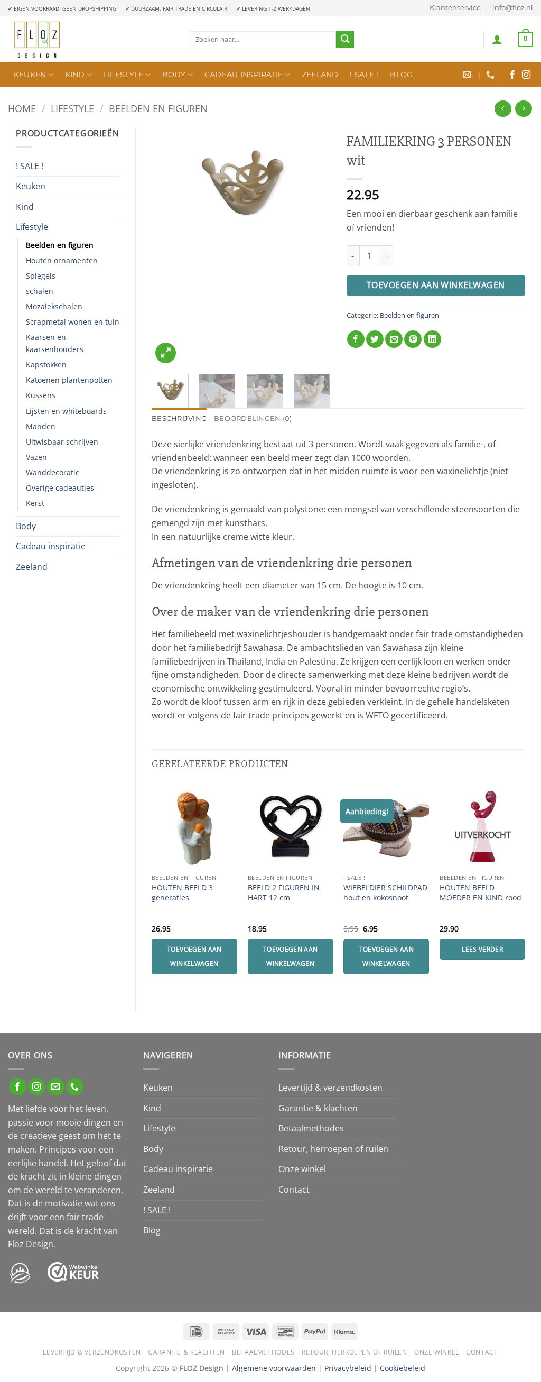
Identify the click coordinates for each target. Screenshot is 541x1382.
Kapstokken (46, 365)
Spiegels (40, 276)
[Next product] (503, 108)
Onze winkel (302, 1169)
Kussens (40, 395)
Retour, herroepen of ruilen (333, 1149)
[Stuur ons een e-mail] (55, 1086)
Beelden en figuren (158, 108)
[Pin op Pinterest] (413, 339)
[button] (497, 39)
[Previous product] (523, 108)
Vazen (36, 457)
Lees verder (482, 949)
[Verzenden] (345, 40)
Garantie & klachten (318, 1108)
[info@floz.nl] (468, 75)
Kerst (35, 503)
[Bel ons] (74, 1086)
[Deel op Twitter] (375, 339)
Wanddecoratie (53, 472)
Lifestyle (124, 74)
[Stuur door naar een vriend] (394, 339)
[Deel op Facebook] (356, 339)
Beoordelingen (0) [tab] (253, 418)
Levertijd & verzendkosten (330, 1087)
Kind (75, 74)
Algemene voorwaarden (274, 1368)
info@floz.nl (512, 8)
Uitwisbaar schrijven (62, 442)
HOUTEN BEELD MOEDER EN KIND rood (480, 892)
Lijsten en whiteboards (66, 411)
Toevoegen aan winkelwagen (436, 285)
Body (174, 74)
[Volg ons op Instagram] (526, 75)
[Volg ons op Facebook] (512, 75)
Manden (40, 426)
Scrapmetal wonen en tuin (72, 322)
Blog (401, 74)
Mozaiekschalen (54, 306)
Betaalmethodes (311, 1128)
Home (22, 108)
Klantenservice (455, 8)
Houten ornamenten (62, 260)
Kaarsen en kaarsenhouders (54, 343)
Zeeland (320, 74)
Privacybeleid (347, 1368)
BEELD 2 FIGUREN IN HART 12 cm (284, 892)
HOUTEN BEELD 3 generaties (182, 892)
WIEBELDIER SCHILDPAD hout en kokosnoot (385, 892)
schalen (39, 291)
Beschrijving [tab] (179, 418)
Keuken (30, 74)
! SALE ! (364, 74)
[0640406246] (491, 75)
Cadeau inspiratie (243, 74)
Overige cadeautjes (60, 488)
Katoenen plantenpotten (69, 380)
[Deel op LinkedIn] (432, 339)
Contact (294, 1189)
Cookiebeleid (402, 1368)
